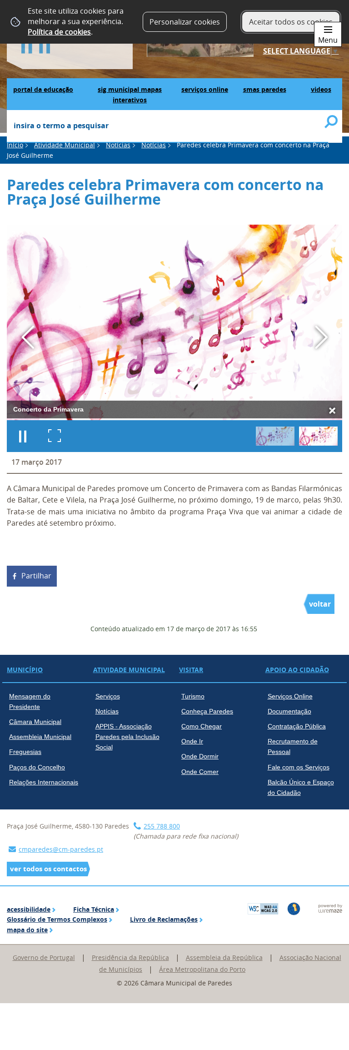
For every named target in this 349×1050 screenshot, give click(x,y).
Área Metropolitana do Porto (202, 969)
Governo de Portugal (44, 957)
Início (15, 145)
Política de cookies (59, 32)
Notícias (118, 145)
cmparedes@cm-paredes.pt (61, 849)
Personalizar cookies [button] (185, 22)
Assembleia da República (224, 957)
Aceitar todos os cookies (291, 22)
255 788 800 (162, 826)
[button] (275, 436)
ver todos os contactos (48, 869)
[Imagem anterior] (28, 337)
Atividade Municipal (64, 145)
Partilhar (36, 576)
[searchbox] (167, 126)
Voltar (320, 604)
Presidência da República (130, 957)
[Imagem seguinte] (321, 337)
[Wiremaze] (330, 908)
